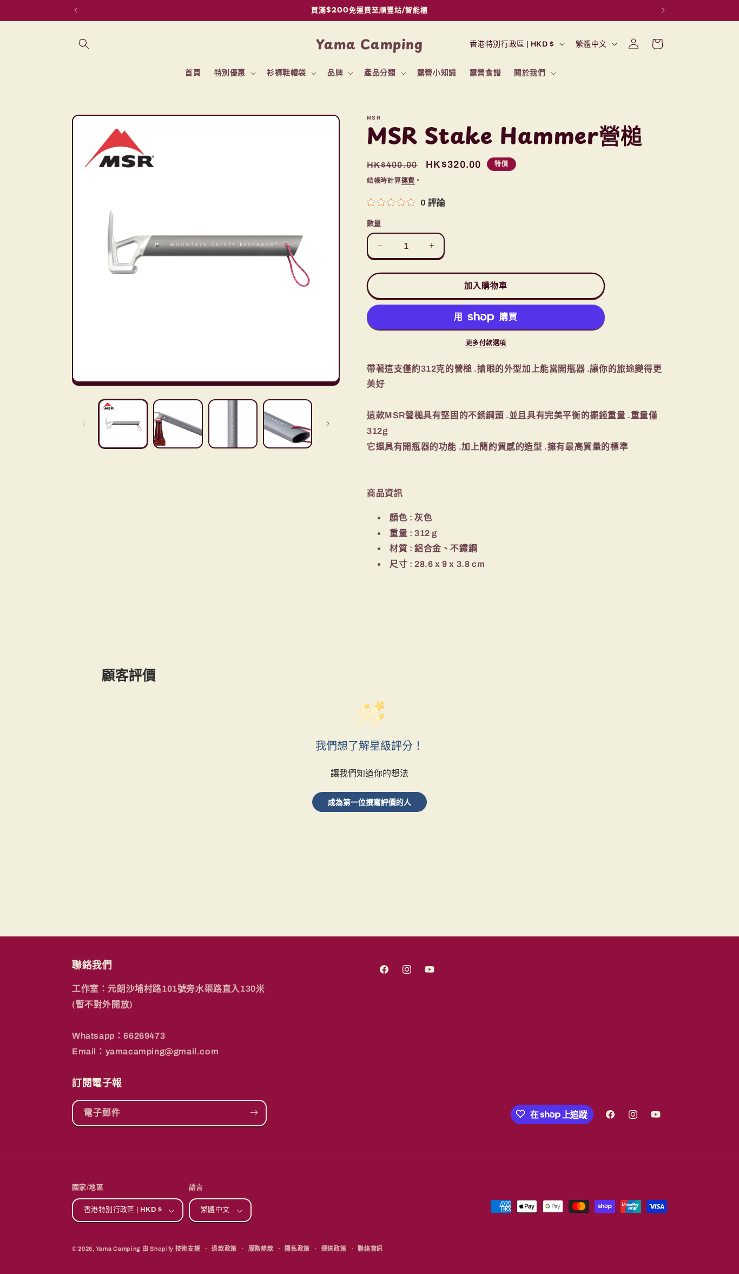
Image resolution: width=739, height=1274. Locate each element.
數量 (374, 223)
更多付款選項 (486, 343)
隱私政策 (297, 1248)
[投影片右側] (328, 423)
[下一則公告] (663, 10)
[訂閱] (254, 1112)
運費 (408, 180)
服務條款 (261, 1248)
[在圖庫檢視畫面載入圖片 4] (287, 423)
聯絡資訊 (370, 1248)
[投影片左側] (84, 423)
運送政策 (334, 1248)
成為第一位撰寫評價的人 (369, 802)
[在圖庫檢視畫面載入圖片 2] (177, 423)
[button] (84, 44)
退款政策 (224, 1248)
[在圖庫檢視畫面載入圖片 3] (233, 423)
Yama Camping (119, 1249)
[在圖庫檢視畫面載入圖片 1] (123, 423)
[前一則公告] (76, 10)
